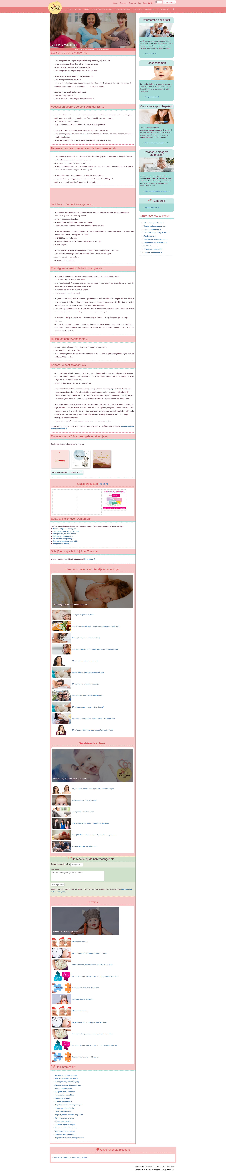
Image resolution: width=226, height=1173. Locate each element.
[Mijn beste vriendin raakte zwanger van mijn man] (61, 823)
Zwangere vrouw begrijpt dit (65, 1134)
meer (102, 483)
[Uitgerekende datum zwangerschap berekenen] (61, 953)
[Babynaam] (60, 470)
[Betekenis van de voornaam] (85, 935)
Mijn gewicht (137, 9)
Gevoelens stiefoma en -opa (65, 1075)
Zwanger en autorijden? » (63, 536)
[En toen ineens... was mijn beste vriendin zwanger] (61, 789)
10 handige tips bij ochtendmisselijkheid (70, 604)
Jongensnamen (163, 9)
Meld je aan (89, 559)
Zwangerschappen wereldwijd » (65, 541)
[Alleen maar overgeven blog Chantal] (61, 707)
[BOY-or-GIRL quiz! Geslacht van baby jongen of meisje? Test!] (61, 976)
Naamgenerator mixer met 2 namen (85, 988)
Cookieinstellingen (153, 1170)
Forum (69, 9)
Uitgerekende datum (122, 9)
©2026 (163, 1166)
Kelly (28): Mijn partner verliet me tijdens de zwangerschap (94, 835)
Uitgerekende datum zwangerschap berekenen (89, 953)
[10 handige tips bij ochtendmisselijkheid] (92, 608)
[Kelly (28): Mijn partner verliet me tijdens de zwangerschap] (61, 835)
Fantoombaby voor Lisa (64, 1095)
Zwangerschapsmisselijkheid (82, 615)
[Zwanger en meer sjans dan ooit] (61, 846)
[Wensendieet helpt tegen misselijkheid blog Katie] (61, 730)
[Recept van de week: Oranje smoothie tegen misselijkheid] (61, 626)
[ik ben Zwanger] (76, 49)
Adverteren (139, 1166)
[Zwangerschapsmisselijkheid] (61, 615)
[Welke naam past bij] (61, 941)
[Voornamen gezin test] (156, 30)
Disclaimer (171, 1166)
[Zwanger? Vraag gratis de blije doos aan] (64, 512)
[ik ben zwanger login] (148, 3)
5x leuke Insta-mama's (63, 1101)
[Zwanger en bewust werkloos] (61, 812)
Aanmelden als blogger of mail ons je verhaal (70, 1158)
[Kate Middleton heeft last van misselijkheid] (61, 672)
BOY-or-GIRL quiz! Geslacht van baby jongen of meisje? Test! (95, 976)
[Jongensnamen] (156, 73)
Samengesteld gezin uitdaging (66, 1082)
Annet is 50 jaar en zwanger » (64, 529)
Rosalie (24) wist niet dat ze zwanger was (71, 779)
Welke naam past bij (79, 942)
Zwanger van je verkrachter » (64, 534)
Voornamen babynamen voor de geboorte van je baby (92, 965)
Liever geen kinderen (62, 1111)
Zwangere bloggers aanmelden (157, 191)
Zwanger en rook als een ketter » (66, 531)
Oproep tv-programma (63, 1088)
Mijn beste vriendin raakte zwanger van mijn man (90, 823)
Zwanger (123, 3)
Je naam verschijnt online (60, 864)
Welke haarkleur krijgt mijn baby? (84, 800)
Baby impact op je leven (64, 1118)
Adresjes (78, 9)
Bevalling (132, 3)
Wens (115, 3)
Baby (139, 3)
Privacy (163, 1170)
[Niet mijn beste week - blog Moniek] (61, 695)
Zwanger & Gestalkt (62, 1098)
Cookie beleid (140, 1170)
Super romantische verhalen (65, 1128)
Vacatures (148, 1166)
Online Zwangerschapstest (102, 9)
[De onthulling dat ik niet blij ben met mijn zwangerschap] (61, 649)
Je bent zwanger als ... (63, 1121)
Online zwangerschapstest (156, 143)
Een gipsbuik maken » (62, 544)
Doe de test (150, 54)
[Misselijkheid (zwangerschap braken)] (61, 638)
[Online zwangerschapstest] (156, 116)
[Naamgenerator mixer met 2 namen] (61, 988)
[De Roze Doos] (114, 509)
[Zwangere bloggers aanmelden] (156, 165)
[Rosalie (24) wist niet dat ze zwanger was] (92, 782)
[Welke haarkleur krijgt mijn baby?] (61, 800)
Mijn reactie (55, 870)
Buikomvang (149, 9)
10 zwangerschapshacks (64, 1108)
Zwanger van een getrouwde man (67, 1085)
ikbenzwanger (55, 8)
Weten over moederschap (64, 1131)
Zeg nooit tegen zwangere (64, 1124)
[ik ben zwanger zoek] (151, 3)
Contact (156, 1166)
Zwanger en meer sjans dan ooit (84, 846)
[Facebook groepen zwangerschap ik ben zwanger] (173, 9)
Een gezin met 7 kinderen (64, 1092)
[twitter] (173, 1170)
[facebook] (169, 1170)
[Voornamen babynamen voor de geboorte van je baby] (61, 965)
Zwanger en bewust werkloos (83, 812)
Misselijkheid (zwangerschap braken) (86, 638)
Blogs (145, 3)
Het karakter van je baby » (63, 539)
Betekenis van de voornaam (65, 931)
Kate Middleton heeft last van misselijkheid (88, 672)
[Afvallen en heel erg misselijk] (61, 661)
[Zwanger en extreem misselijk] (61, 684)
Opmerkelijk (90, 49)
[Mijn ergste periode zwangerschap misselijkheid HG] (61, 718)
